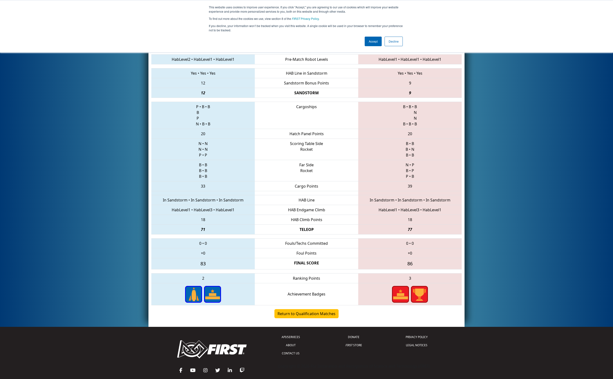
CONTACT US (291, 353)
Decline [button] (394, 41)
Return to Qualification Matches (306, 313)
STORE (354, 345)
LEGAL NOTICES (416, 345)
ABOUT (291, 345)
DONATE (353, 337)
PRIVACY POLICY (417, 337)
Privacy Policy (305, 19)
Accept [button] (373, 41)
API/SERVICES (291, 337)
